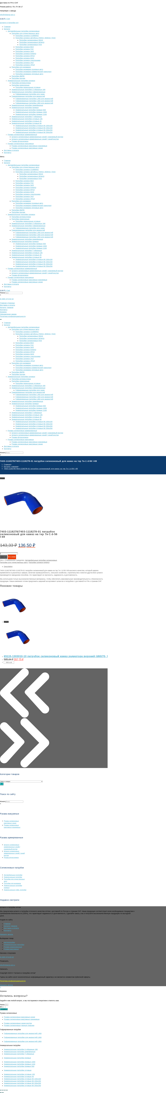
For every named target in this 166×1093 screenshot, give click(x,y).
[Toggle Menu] (1, 319)
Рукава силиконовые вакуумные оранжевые (29, 146)
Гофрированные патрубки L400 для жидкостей (34, 99)
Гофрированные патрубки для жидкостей (28, 96)
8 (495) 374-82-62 (7, 957)
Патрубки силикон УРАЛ (25, 65)
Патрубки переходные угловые (27, 87)
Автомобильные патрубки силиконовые (23, 31)
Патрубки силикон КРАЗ (25, 56)
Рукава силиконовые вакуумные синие (27, 148)
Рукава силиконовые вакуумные (21, 144)
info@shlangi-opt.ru (7, 15)
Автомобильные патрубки (13, 875)
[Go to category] (1, 784)
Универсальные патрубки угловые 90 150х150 (33, 128)
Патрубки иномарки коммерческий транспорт (33, 72)
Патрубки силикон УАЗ (24, 63)
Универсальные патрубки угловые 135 (27, 119)
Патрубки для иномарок (21, 67)
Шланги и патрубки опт (9, 23)
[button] (67, 157)
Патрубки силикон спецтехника (27, 60)
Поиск (2, 293)
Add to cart (4, 557)
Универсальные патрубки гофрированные (28, 92)
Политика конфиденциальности (13, 316)
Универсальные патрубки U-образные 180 (28, 90)
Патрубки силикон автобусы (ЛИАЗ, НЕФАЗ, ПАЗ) (35, 38)
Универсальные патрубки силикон (21, 81)
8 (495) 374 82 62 (7, 299)
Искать (2, 453)
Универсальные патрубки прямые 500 (30, 110)
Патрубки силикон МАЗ (24, 58)
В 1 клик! (11, 557)
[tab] (56, 566)
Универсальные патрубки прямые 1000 (31, 112)
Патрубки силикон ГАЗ (24, 49)
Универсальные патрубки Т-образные (27, 117)
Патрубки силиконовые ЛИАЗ (31, 40)
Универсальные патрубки (13, 877)
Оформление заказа (8, 314)
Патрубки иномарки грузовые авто (29, 69)
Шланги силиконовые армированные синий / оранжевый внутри (37, 137)
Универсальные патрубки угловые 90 (27, 123)
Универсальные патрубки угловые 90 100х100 (33, 126)
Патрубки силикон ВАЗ (24, 47)
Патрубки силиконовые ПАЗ (30, 45)
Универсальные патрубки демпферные (27, 105)
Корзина (3, 312)
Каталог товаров (6, 307)
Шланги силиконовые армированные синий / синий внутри (35, 139)
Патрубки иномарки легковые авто (29, 74)
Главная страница (7, 303)
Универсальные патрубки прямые (25, 108)
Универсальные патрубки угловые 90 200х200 (33, 130)
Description (8, 567)
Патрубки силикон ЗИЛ (24, 51)
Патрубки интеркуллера (21, 83)
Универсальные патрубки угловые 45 (27, 121)
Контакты (7, 153)
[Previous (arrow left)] (1, 1092)
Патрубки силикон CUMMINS (27, 36)
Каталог (7, 29)
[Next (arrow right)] (3, 1092)
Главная (7, 27)
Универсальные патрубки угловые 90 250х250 (33, 132)
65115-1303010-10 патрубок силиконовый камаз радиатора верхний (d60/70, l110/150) (61, 656)
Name (2, 1005)
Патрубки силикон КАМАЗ (25, 54)
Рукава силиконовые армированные (22, 135)
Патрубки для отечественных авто (25, 33)
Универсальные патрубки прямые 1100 (31, 114)
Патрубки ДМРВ (18, 76)
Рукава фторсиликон (20, 141)
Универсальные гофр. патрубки (15, 890)
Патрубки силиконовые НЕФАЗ (31, 42)
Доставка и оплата (11, 150)
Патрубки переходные (20, 85)
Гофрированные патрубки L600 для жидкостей (34, 101)
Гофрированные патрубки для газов (30, 94)
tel (1, 1007)
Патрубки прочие (18, 78)
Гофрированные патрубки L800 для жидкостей (34, 103)
